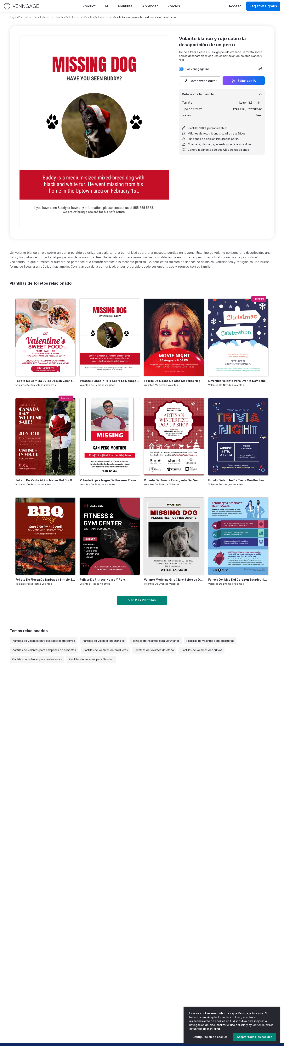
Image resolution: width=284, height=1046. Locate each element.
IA (107, 6)
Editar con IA (246, 81)
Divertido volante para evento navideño (237, 380)
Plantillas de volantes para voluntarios (155, 640)
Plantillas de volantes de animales (103, 640)
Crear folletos (41, 17)
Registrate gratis (263, 6)
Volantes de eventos (96, 17)
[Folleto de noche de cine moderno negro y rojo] (174, 337)
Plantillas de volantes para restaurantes (37, 659)
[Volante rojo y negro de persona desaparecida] (110, 436)
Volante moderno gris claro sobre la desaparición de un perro (174, 579)
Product (89, 6)
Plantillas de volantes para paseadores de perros (43, 640)
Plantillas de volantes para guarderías (210, 640)
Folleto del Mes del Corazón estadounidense (238, 579)
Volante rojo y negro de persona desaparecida (110, 480)
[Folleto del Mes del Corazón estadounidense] (238, 536)
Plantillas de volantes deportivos (201, 650)
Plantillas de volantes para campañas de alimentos (44, 650)
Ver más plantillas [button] (142, 600)
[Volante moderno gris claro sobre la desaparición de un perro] (174, 536)
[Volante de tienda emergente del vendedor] (174, 436)
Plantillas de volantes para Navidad (91, 659)
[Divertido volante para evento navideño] (238, 337)
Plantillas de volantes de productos (105, 650)
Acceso (235, 6)
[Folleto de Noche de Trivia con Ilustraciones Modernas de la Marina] (238, 436)
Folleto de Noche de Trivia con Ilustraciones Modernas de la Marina (238, 480)
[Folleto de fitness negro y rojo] (110, 536)
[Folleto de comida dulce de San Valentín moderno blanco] (45, 337)
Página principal (19, 17)
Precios (174, 6)
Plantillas (125, 6)
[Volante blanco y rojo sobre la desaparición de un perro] (110, 337)
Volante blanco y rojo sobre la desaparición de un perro (110, 380)
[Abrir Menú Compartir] (260, 69)
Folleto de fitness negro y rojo (102, 579)
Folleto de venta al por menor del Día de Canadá (45, 480)
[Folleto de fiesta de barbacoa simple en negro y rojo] (45, 536)
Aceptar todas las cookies (254, 1036)
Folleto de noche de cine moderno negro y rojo (174, 380)
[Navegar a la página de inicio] (21, 6)
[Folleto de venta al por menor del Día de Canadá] (45, 436)
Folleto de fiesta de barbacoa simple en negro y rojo (45, 579)
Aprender (150, 6)
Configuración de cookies (210, 1036)
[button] (200, 80)
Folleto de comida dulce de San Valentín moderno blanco (45, 380)
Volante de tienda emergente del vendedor (174, 480)
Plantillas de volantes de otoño (154, 650)
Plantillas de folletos (67, 17)
